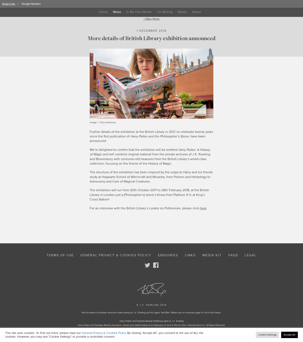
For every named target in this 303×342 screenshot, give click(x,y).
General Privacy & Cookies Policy (115, 255)
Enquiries (168, 255)
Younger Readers (31, 4)
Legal (250, 255)
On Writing (165, 12)
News (117, 12)
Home (103, 12)
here (203, 208)
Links (190, 255)
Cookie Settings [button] (267, 334)
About (196, 12)
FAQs (233, 255)
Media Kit (212, 255)
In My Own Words (139, 12)
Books (182, 12)
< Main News (151, 19)
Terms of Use (60, 255)
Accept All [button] (289, 334)
